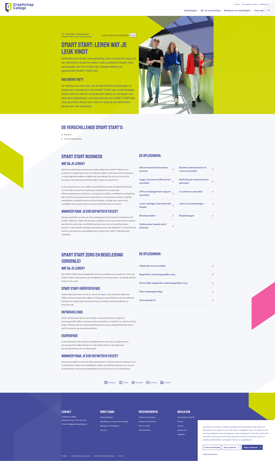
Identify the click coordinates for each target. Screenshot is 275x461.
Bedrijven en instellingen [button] (237, 10)
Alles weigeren (230, 447)
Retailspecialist (147, 215)
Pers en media (144, 426)
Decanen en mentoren (147, 421)
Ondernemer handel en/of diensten (153, 226)
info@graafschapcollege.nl (77, 424)
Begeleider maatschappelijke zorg (157, 274)
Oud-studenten (144, 430)
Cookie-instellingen (212, 447)
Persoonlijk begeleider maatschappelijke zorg (163, 283)
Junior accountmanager (191, 203)
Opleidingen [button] (190, 10)
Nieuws (180, 421)
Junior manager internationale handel (155, 205)
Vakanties (181, 434)
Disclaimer (64, 456)
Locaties (180, 426)
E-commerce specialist (190, 191)
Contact (237, 4)
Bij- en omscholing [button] (210, 10)
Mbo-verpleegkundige (151, 291)
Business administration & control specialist (192, 169)
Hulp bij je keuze (82, 34)
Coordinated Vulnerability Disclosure (104, 456)
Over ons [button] (259, 10)
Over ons (103, 430)
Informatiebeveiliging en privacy (80, 456)
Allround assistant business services (153, 169)
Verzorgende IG (147, 300)
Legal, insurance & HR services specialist (155, 181)
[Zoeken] (268, 10)
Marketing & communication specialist (194, 181)
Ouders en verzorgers (147, 417)
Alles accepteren (251, 447)
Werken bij (264, 4)
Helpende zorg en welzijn (152, 265)
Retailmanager (186, 215)
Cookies (120, 456)
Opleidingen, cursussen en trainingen (114, 421)
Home (62, 34)
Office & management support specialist (155, 193)
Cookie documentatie (210, 454)
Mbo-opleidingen (106, 417)
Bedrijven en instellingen (109, 426)
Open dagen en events (249, 4)
